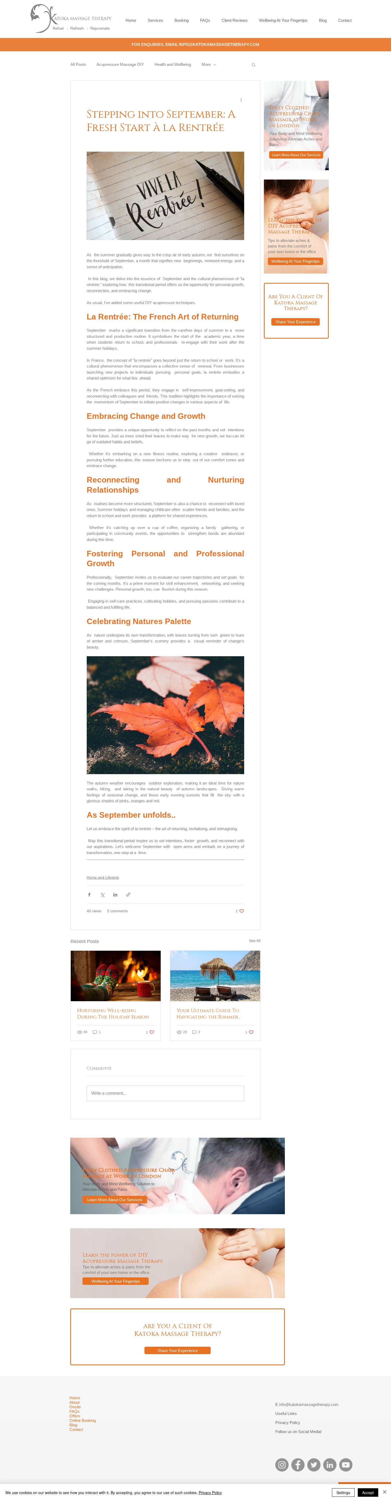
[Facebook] (298, 1465)
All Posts (78, 64)
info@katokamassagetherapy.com (309, 1404)
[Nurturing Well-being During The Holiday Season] (116, 976)
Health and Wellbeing (173, 64)
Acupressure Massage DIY (120, 64)
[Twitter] (314, 1465)
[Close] (384, 1492)
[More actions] (241, 100)
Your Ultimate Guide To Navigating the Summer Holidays (208, 1014)
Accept (368, 1492)
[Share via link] (128, 894)
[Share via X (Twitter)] (102, 894)
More (206, 64)
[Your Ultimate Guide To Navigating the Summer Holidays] (215, 976)
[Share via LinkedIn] (115, 894)
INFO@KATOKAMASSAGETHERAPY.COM (219, 44)
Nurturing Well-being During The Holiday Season (113, 1014)
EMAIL (172, 44)
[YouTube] (345, 1465)
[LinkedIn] (329, 1465)
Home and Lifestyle (103, 877)
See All (254, 941)
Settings (343, 1492)
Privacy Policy (210, 1492)
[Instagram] (282, 1465)
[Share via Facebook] (89, 894)
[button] (253, 64)
